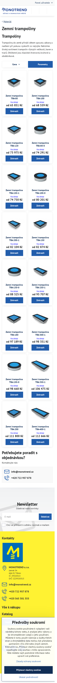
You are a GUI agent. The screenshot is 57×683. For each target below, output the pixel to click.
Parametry (42, 64)
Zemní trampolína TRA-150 (40, 239)
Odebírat (45, 516)
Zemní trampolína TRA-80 (14, 97)
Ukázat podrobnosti (28, 677)
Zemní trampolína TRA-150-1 (14, 191)
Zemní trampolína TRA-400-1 (40, 428)
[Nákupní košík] (43, 11)
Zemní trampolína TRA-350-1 (40, 381)
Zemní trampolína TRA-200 (14, 428)
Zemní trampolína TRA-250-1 (40, 286)
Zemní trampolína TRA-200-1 (14, 239)
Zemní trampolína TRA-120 (14, 144)
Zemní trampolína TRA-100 (40, 97)
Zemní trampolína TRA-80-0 (40, 144)
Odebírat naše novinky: (27, 508)
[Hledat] (35, 11)
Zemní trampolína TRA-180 (14, 333)
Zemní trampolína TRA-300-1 (40, 333)
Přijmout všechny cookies (28, 670)
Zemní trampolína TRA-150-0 (14, 381)
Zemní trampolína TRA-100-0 (40, 191)
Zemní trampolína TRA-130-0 (14, 286)
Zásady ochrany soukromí (28, 661)
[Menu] (51, 11)
